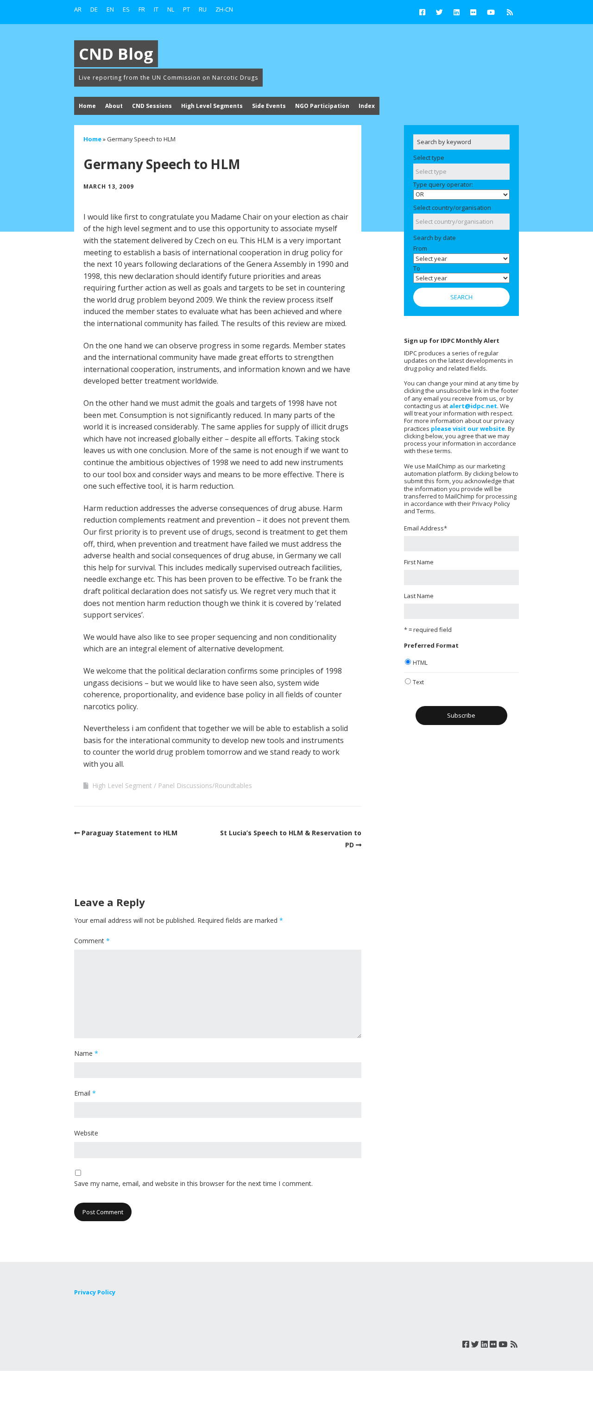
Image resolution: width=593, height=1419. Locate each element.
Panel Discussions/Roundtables (205, 785)
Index (367, 106)
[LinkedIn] (456, 12)
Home (87, 106)
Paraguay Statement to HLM (129, 832)
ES (126, 9)
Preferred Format (431, 645)
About (114, 106)
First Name (419, 562)
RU (203, 9)
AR (78, 9)
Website (86, 1133)
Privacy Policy (94, 1292)
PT (186, 9)
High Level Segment (122, 785)
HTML (420, 663)
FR (142, 9)
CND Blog (116, 53)
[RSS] (510, 12)
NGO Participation (322, 106)
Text (418, 682)
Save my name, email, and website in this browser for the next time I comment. (193, 1183)
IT (156, 9)
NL (170, 9)
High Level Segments (212, 106)
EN (110, 9)
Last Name (419, 596)
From (420, 248)
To (416, 268)
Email (85, 1093)
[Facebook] (424, 12)
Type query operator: (443, 184)
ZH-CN (224, 9)
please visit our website (468, 428)
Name (86, 1053)
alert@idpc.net (473, 406)
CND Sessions (152, 106)
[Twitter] (439, 12)
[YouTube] (490, 12)
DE (94, 9)
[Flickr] (473, 12)
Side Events (269, 106)
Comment (92, 940)
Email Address (425, 528)
